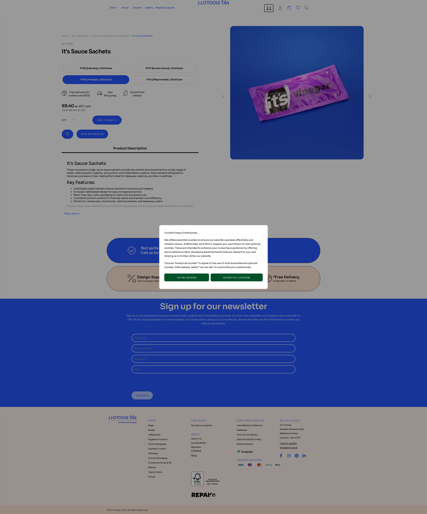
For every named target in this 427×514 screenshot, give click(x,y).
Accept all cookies (236, 277)
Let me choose (186, 277)
